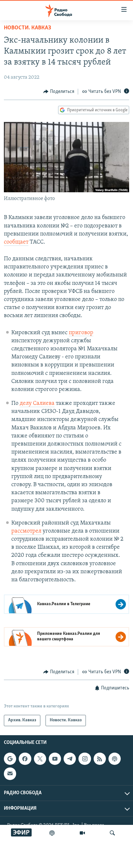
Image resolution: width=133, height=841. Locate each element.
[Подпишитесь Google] (10, 759)
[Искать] (112, 833)
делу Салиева (37, 403)
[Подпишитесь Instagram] (84, 759)
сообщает (16, 242)
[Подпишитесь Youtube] (55, 759)
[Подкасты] (114, 759)
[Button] (58, 91)
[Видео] (82, 833)
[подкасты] (52, 833)
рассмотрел (26, 531)
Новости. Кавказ (27, 28)
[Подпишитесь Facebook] (25, 759)
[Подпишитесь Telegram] (70, 759)
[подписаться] (10, 773)
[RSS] (100, 759)
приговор (81, 333)
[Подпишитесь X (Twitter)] (40, 759)
